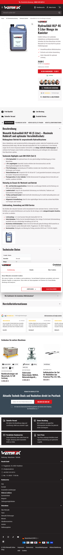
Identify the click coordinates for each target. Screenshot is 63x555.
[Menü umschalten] (2, 7)
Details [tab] (32, 270)
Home (2, 18)
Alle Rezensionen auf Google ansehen (53, 315)
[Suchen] (59, 13)
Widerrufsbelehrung (55, 547)
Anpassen (30, 289)
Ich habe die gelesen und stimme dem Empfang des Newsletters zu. (32, 407)
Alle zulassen (51, 289)
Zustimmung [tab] (11, 270)
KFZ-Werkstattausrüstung (12, 18)
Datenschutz (29, 547)
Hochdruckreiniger (6, 371)
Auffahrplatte (47, 369)
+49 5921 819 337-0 (9, 472)
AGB (19, 550)
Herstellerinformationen (53, 122)
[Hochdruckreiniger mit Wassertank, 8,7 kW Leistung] (10, 353)
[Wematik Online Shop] (12, 7)
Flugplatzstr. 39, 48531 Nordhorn (13, 466)
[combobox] (31, 13)
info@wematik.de (8, 469)
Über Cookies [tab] (52, 270)
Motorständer (26, 370)
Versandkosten (47, 63)
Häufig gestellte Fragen (35, 122)
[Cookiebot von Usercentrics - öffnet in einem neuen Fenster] (54, 265)
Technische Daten (20, 122)
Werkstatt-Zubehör (24, 18)
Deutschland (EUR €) (31, 538)
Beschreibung (9, 122)
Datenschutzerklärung (27, 407)
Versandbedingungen (41, 547)
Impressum (21, 547)
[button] (9, 237)
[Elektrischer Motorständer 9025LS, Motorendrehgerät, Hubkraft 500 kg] (31, 353)
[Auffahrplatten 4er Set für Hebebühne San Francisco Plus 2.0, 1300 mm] (52, 353)
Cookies (24, 550)
